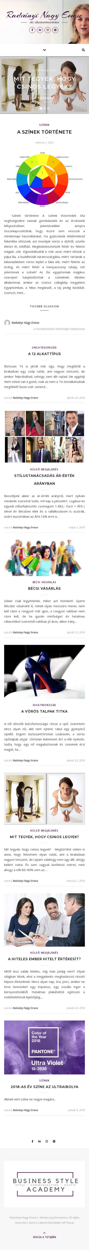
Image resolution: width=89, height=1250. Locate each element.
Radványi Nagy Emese (44, 15)
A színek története (44, 132)
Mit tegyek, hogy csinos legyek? (44, 837)
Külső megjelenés (45, 70)
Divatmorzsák (44, 705)
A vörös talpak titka (44, 711)
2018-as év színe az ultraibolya (44, 1087)
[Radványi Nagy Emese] (44, 1184)
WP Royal (68, 1222)
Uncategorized (44, 347)
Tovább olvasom (44, 306)
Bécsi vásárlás (45, 582)
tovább (45, 98)
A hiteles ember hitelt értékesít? (44, 959)
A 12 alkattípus (44, 354)
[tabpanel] (44, 85)
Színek (44, 125)
